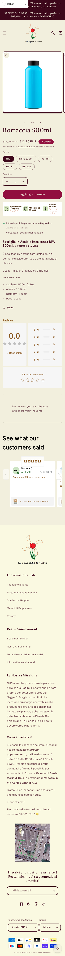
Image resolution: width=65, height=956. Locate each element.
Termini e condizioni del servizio (25, 654)
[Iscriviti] (54, 890)
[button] (4, 33)
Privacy (11, 616)
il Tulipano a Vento (17, 584)
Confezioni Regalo (18, 600)
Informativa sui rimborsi (21, 662)
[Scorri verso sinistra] (25, 122)
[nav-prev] (6, 474)
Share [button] (10, 307)
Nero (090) (26, 158)
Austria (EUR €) (20, 927)
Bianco (26, 166)
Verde (45, 158)
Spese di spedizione (26, 146)
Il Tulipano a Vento (27, 952)
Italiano (46, 927)
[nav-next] (59, 474)
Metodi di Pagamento (19, 608)
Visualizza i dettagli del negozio (24, 232)
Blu (8, 158)
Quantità (7, 174)
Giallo (10, 166)
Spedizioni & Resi (17, 638)
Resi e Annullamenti (19, 646)
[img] (14, 344)
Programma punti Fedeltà (22, 592)
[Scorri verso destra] (40, 122)
